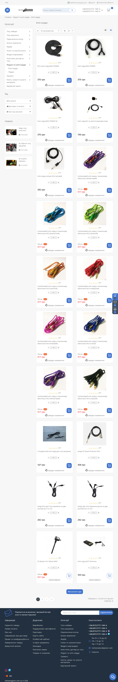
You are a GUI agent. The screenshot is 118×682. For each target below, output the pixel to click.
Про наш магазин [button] (15, 112)
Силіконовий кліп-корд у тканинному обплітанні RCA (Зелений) (92, 232)
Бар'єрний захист (14, 86)
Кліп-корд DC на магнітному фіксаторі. (93, 121)
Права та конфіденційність (17, 639)
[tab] (19, 101)
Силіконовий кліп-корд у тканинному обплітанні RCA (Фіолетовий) (52, 397)
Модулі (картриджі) (15, 54)
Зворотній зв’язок (13, 646)
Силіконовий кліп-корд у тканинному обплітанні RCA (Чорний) (92, 397)
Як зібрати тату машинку (25, 144)
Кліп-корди (13, 68)
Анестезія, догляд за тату (72, 649)
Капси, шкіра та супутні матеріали (71, 661)
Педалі (11, 72)
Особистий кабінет (105, 3)
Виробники (38, 625)
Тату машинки (13, 35)
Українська (81, 3)
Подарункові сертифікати (44, 629)
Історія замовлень (41, 643)
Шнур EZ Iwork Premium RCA (89, 451)
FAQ (6, 3)
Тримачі (10, 76)
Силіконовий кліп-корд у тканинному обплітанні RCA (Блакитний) (52, 232)
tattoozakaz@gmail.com (102, 648)
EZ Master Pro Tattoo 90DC (47, 561)
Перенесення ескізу (15, 39)
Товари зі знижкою (41, 653)
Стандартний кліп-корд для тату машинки (54, 451)
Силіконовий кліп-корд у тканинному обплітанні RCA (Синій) (92, 342)
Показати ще (74, 592)
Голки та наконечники (16, 50)
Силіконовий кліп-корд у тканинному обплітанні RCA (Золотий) (52, 287)
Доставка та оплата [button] (16, 106)
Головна (8, 17)
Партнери (37, 632)
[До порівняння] (70, 43)
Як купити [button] (12, 101)
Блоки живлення (14, 43)
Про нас (8, 632)
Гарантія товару (12, 625)
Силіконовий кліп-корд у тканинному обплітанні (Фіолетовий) (92, 177)
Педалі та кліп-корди (16, 65)
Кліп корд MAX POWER (86, 66)
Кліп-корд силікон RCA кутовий (49, 176)
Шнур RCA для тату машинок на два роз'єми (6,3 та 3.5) (51, 507)
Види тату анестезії (23, 129)
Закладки (37, 646)
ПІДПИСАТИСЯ (106, 613)
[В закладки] (70, 39)
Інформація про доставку (16, 636)
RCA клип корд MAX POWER (48, 66)
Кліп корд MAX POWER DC (47, 121)
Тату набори (12, 31)
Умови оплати (11, 629)
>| (52, 599)
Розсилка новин (40, 649)
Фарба (9, 47)
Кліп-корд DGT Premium (87, 561)
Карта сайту (38, 636)
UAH (92, 3)
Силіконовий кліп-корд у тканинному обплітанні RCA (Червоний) (92, 287)
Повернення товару (14, 643)
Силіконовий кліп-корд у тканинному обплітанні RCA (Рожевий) (52, 342)
